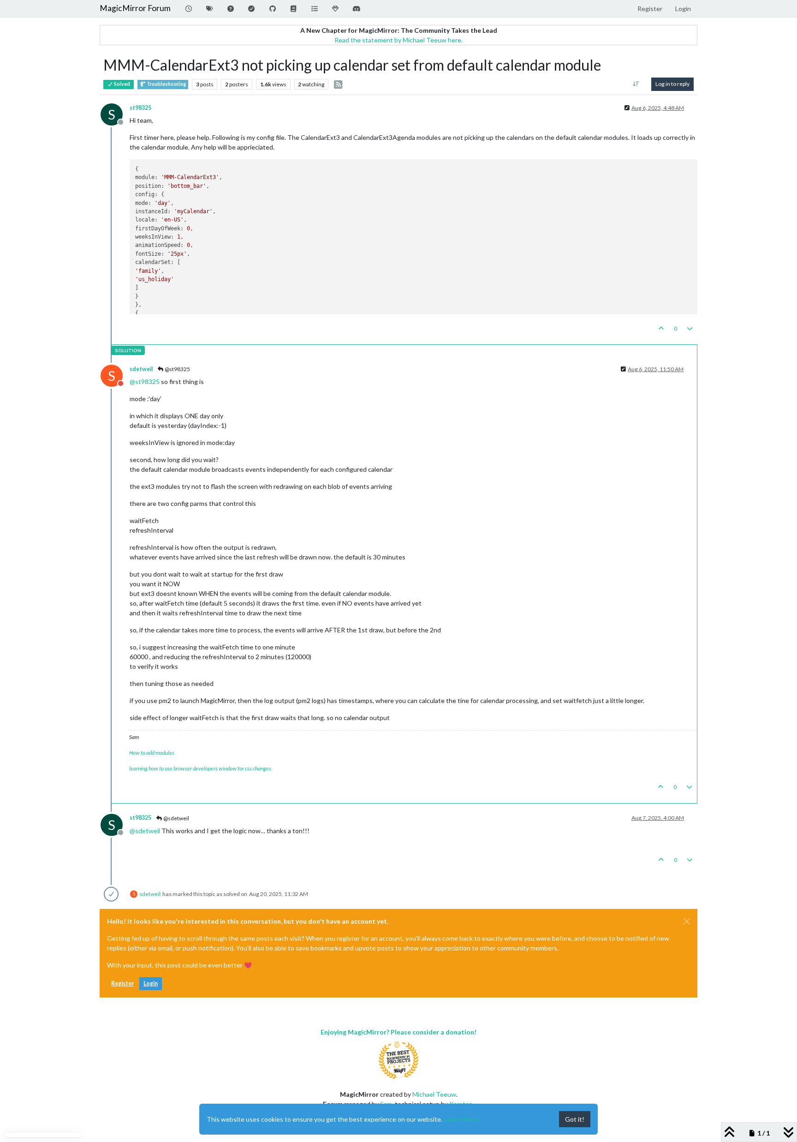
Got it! (574, 1119)
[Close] (686, 921)
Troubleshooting (166, 84)
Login (150, 983)
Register (122, 983)
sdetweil (141, 369)
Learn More (461, 1119)
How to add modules (151, 752)
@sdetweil (175, 818)
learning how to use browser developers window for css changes (200, 768)
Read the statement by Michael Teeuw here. (398, 40)
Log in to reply (672, 83)
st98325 (140, 107)
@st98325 (177, 369)
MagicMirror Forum (135, 8)
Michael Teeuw (434, 1094)
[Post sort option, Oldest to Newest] (636, 84)
